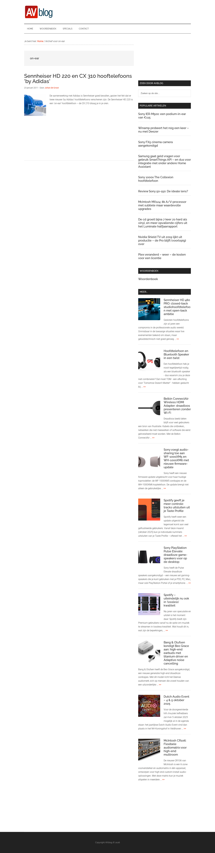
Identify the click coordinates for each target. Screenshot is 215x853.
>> (178, 339)
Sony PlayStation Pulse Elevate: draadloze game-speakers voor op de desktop (175, 555)
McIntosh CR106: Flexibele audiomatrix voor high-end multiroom (175, 747)
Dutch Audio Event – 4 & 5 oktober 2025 (176, 700)
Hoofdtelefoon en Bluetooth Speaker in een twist (176, 354)
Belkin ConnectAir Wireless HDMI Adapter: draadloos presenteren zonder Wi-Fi (177, 405)
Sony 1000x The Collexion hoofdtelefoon (155, 178)
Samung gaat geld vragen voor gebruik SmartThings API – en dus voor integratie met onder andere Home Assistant (164, 161)
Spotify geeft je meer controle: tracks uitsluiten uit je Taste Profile (177, 506)
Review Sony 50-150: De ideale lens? (163, 191)
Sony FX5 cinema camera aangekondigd (155, 143)
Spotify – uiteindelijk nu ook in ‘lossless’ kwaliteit (176, 600)
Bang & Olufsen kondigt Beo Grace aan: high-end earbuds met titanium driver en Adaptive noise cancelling (176, 653)
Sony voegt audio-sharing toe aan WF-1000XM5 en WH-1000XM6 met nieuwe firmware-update (176, 458)
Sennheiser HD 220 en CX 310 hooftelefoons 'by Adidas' (78, 78)
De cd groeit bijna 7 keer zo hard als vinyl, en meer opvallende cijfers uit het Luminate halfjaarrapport (162, 223)
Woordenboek (148, 279)
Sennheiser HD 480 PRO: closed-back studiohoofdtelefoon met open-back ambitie (177, 307)
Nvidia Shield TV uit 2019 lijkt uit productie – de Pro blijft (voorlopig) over (162, 240)
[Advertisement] (79, 139)
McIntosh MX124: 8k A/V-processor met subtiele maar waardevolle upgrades (162, 205)
